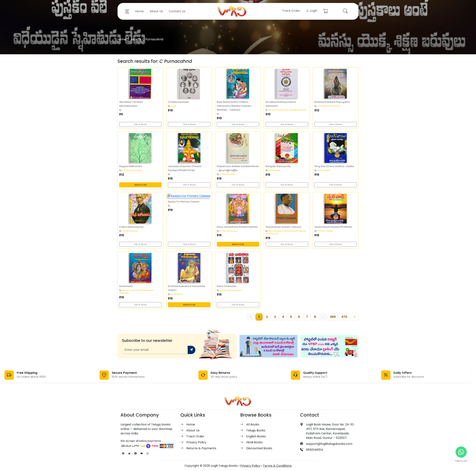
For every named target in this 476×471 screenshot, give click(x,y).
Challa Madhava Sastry (328, 106)
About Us (156, 11)
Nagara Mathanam (130, 166)
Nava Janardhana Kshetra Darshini (237, 226)
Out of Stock (140, 124)
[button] (127, 11)
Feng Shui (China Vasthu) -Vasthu (334, 166)
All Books (252, 424)
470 (344, 317)
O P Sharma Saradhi (132, 170)
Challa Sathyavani (229, 231)
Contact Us (177, 11)
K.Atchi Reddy (323, 170)
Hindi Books (254, 442)
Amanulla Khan (227, 174)
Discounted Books (259, 448)
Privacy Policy (196, 442)
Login (313, 11)
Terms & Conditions (277, 466)
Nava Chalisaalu (227, 286)
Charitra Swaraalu (178, 102)
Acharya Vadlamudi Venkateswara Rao (287, 110)
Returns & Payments (201, 448)
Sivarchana (126, 286)
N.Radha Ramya (130, 231)
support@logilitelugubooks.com (329, 444)
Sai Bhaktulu (177, 294)
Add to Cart (140, 184)
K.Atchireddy (274, 170)
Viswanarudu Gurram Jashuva (283, 226)
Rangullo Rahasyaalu (278, 166)
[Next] (354, 316)
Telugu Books (255, 430)
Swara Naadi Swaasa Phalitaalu (333, 226)
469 (333, 317)
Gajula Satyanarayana (231, 290)
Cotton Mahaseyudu (131, 226)
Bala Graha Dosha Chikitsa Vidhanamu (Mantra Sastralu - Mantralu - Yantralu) (235, 105)
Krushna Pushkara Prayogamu (332, 102)
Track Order (291, 11)
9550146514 (314, 450)
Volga (173, 106)
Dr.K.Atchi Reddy (325, 231)
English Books (256, 436)
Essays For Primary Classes (183, 201)
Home (139, 11)
